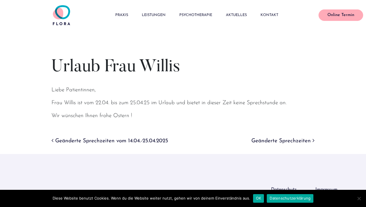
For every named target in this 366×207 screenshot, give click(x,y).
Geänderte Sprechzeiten (282, 141)
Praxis (121, 15)
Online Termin (340, 15)
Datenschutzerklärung (290, 198)
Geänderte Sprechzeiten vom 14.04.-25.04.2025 (110, 141)
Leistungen (154, 15)
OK (258, 198)
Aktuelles (236, 15)
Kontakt (269, 15)
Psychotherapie (195, 15)
